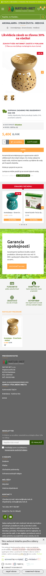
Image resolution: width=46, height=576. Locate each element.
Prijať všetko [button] (11, 572)
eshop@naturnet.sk (19, 502)
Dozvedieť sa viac (17, 266)
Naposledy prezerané (12, 312)
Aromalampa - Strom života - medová (12, 339)
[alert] (23, 556)
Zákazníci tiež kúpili (23, 186)
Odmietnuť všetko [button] (32, 572)
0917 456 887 (14, 507)
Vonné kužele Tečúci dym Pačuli (34, 212)
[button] (3, 72)
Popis (23, 150)
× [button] (43, 540)
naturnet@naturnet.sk (23, 499)
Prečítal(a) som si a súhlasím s (15, 449)
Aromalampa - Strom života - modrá (13, 212)
